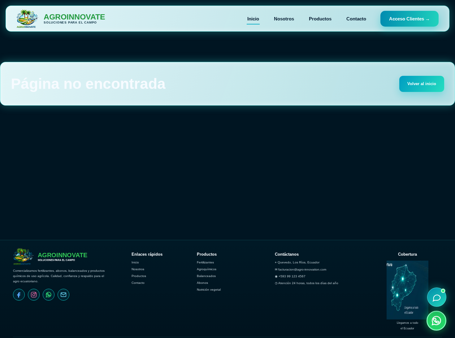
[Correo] (63, 295)
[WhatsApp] (48, 295)
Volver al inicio (421, 83)
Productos (320, 18)
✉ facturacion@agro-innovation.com (300, 269)
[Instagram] (34, 295)
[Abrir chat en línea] (436, 297)
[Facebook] (19, 295)
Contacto (356, 18)
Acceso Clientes (409, 18)
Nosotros (284, 18)
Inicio (253, 18)
